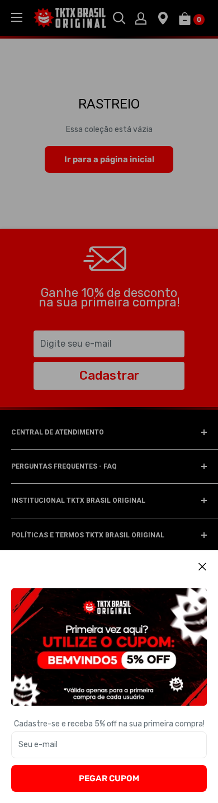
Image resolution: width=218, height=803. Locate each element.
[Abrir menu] (16, 17)
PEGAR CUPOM (109, 778)
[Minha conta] (140, 18)
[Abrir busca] (119, 18)
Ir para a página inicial (109, 159)
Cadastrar (109, 375)
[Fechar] (202, 566)
